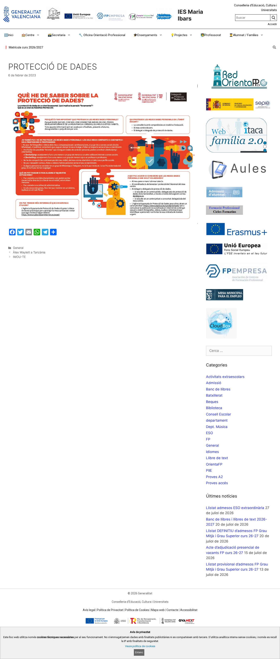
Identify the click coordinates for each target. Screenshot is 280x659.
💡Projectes (179, 35)
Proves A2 (214, 477)
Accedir (272, 24)
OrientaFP (214, 464)
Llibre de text (217, 458)
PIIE (209, 470)
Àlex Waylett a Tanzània (29, 252)
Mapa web (158, 610)
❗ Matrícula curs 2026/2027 (23, 47)
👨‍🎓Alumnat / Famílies (243, 35)
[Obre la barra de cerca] (274, 47)
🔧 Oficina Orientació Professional (102, 35)
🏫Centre (28, 35)
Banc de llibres (218, 389)
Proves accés (217, 483)
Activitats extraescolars (225, 377)
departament (217, 420)
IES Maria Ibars (190, 15)
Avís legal (89, 610)
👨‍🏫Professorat (211, 35)
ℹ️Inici (8, 35)
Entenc (139, 652)
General (18, 247)
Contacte (172, 610)
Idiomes (212, 452)
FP (208, 439)
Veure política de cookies (140, 646)
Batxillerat (214, 395)
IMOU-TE (19, 257)
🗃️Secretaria (56, 35)
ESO (209, 433)
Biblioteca (214, 408)
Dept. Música (217, 427)
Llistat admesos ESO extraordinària (235, 508)
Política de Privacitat (110, 610)
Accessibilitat (188, 610)
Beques (212, 402)
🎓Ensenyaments (145, 35)
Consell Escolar (218, 414)
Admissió (213, 383)
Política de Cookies (137, 610)
